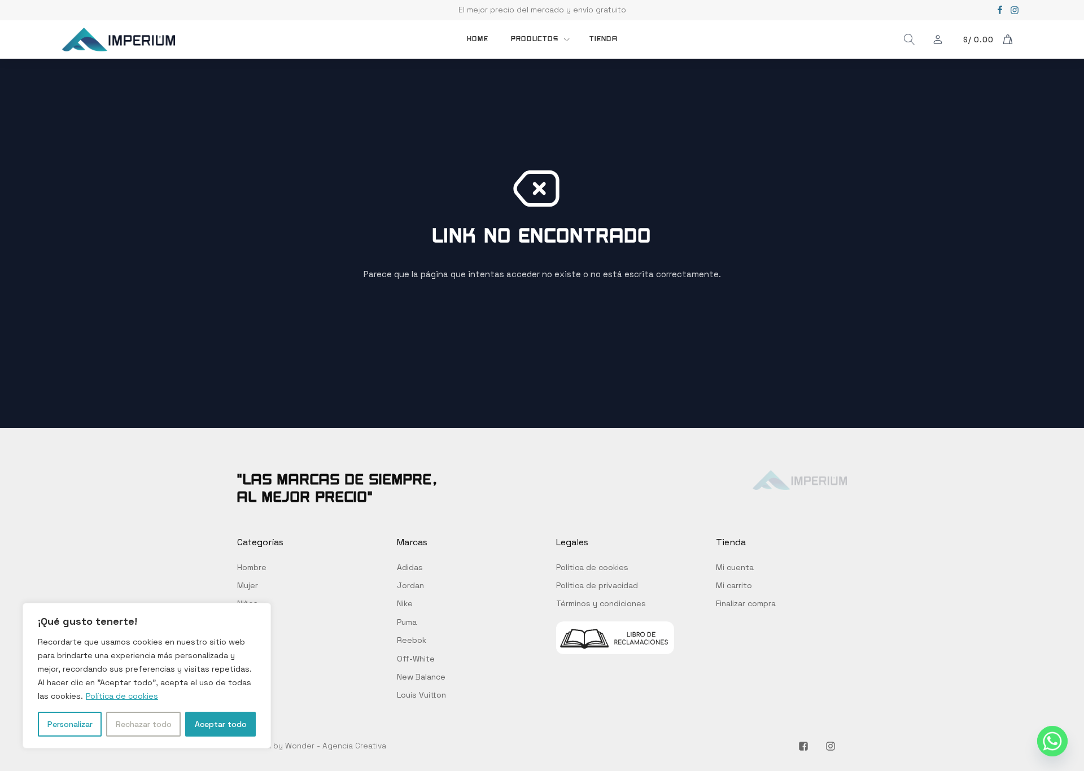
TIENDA (603, 39)
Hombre (251, 567)
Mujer (247, 585)
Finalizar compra (746, 603)
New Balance (421, 677)
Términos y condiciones (601, 603)
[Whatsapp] (1052, 741)
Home (477, 39)
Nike (405, 603)
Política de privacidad (597, 585)
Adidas (410, 567)
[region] (147, 675)
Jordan (410, 585)
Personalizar (70, 724)
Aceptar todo (221, 724)
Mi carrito (734, 585)
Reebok (411, 640)
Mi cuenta (735, 567)
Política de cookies (122, 696)
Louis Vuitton (421, 695)
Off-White (416, 659)
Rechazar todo (144, 724)
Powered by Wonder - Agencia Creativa (311, 746)
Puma (407, 622)
